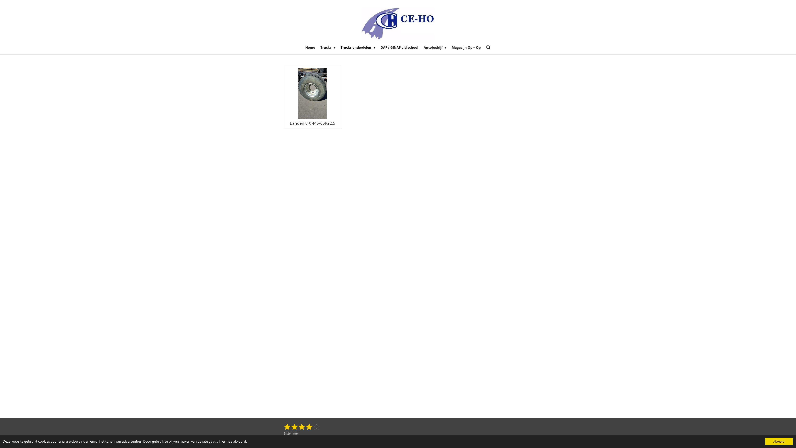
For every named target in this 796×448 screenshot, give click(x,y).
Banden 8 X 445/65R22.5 (312, 123)
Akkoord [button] (779, 441)
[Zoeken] (488, 47)
